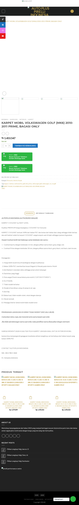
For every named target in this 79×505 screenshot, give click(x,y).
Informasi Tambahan (44, 213)
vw (50, 184)
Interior (23, 119)
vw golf (54, 184)
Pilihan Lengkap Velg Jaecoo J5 (18, 449)
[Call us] (14, 436)
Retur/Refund (50, 499)
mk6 (26, 184)
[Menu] (3, 11)
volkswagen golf (37, 184)
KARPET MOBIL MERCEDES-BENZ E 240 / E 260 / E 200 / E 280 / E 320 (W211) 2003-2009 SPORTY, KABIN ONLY (40, 405)
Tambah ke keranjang (25, 146)
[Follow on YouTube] (18, 436)
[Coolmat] (23, 192)
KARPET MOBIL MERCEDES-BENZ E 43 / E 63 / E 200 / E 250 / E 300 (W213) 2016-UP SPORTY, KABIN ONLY (66, 405)
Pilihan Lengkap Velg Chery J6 (17, 455)
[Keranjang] (76, 11)
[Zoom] (4, 93)
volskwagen (45, 184)
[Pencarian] (72, 11)
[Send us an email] (11, 436)
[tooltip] (3, 19)
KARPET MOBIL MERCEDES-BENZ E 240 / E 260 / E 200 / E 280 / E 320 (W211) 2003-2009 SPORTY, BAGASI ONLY (13, 405)
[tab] (29, 213)
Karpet (31, 119)
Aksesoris (14, 119)
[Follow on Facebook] (3, 436)
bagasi (6, 184)
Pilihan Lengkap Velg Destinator (18, 461)
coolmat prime (18, 184)
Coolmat (11, 184)
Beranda (5, 119)
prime (30, 184)
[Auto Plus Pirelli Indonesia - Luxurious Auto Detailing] (39, 11)
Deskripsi (29, 213)
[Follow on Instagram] (7, 436)
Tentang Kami (29, 499)
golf (24, 184)
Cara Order (39, 499)
